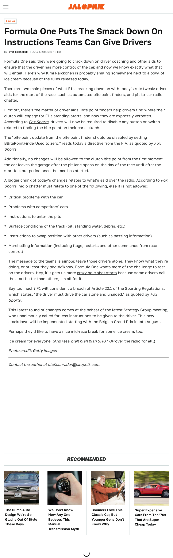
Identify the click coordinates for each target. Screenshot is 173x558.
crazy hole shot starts (97, 273)
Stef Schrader (18, 52)
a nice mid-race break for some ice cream (96, 331)
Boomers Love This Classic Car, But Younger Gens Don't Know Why (108, 517)
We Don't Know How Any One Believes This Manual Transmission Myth (63, 519)
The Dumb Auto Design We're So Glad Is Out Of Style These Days (21, 517)
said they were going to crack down (61, 61)
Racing (10, 21)
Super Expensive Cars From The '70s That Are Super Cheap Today (150, 517)
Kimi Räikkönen (60, 73)
